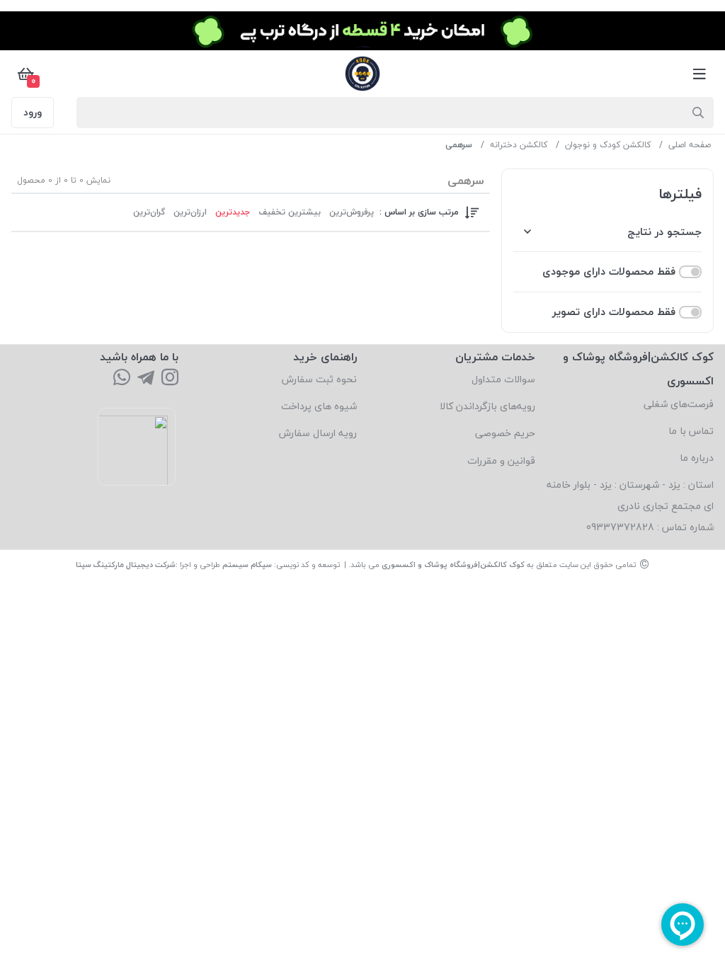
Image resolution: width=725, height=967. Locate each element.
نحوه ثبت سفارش (319, 379)
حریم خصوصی (505, 433)
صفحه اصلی (689, 144)
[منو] (699, 73)
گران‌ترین (149, 212)
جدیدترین (232, 212)
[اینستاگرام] (169, 378)
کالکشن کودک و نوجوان (608, 144)
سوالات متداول (503, 379)
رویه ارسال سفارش (318, 433)
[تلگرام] (145, 378)
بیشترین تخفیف (289, 212)
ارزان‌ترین (190, 212)
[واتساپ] (121, 378)
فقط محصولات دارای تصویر (613, 312)
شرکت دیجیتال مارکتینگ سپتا (126, 564)
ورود (32, 112)
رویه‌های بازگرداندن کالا (487, 406)
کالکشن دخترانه (518, 144)
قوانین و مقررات (501, 460)
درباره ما (697, 458)
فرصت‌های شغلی (679, 404)
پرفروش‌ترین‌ (351, 212)
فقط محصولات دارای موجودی (608, 271)
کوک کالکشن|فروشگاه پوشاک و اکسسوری (453, 564)
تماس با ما (691, 431)
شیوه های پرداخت (319, 406)
